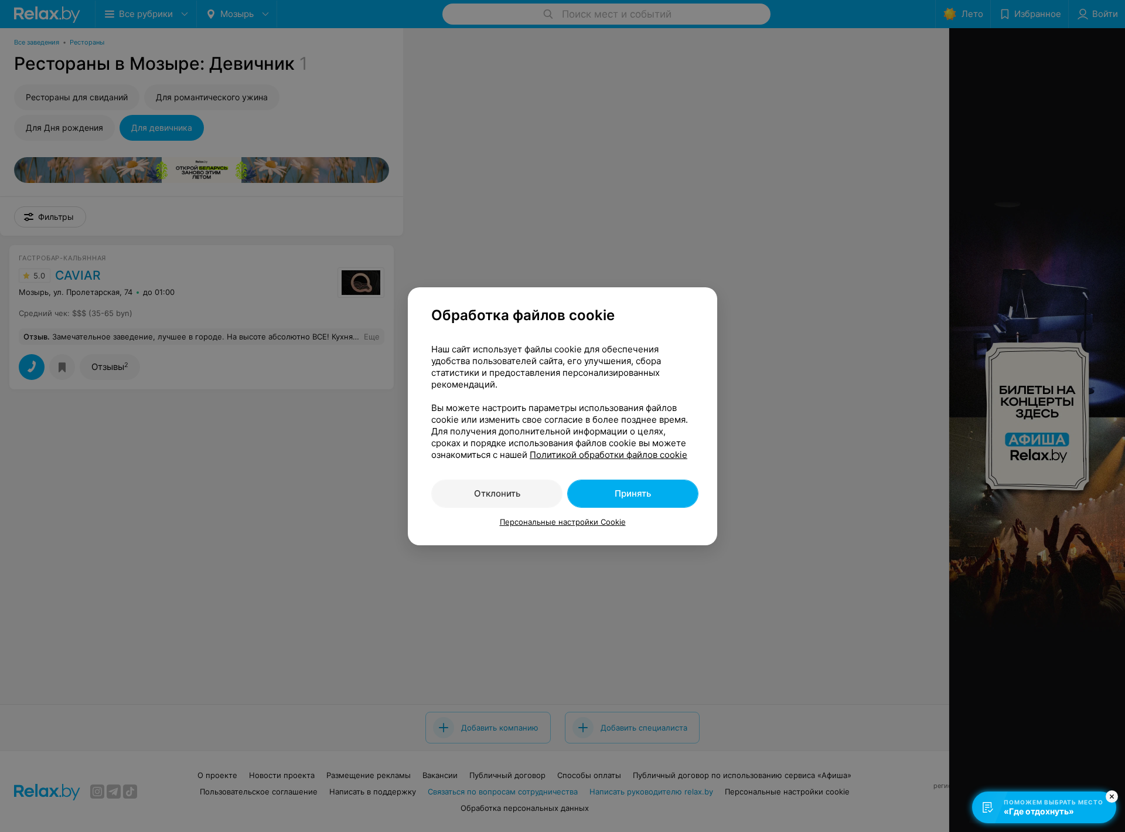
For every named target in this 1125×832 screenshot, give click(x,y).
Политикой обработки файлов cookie (608, 454)
